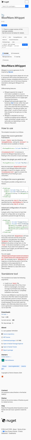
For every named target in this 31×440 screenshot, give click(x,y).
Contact (4, 390)
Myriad (10, 72)
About (15, 429)
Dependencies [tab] (8, 56)
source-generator (14, 366)
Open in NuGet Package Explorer (13, 344)
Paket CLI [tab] (4, 39)
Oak (12, 103)
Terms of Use (22, 429)
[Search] (26, 6)
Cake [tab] (13, 42)
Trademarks (12, 433)
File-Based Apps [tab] (6, 42)
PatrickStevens (9, 360)
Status (4, 398)
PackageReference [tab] (17, 37)
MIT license (6, 337)
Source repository (8, 334)
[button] (25, 45)
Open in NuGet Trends (10, 347)
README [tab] (6, 53)
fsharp (4, 366)
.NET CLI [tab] (4, 37)
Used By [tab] (17, 56)
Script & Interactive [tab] (13, 39)
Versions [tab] (6, 60)
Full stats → (4, 314)
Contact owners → (6, 356)
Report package (8, 350)
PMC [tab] (10, 37)
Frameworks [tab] (15, 53)
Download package (9, 340)
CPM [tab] (25, 37)
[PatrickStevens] (3, 360)
